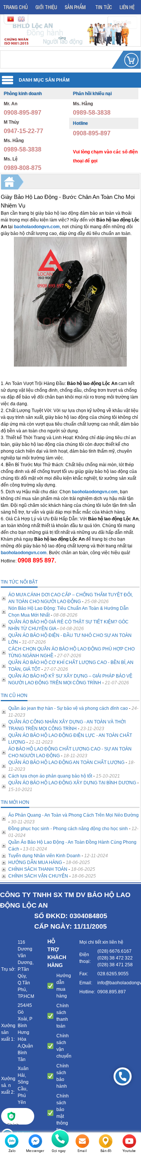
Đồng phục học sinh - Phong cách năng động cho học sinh (68, 828)
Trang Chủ (15, 7)
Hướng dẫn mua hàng (63, 986)
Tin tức (103, 7)
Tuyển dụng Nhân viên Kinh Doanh (44, 855)
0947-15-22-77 (23, 131)
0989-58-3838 (22, 149)
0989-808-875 (22, 168)
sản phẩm (75, 7)
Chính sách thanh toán (62, 1016)
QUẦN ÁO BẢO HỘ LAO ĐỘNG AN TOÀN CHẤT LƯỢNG (66, 762)
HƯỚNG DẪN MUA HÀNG (35, 862)
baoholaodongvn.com (37, 226)
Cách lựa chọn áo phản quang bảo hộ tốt (50, 776)
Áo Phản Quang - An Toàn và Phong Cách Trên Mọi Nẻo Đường (73, 815)
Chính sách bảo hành (62, 1076)
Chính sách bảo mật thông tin (62, 1112)
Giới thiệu (46, 7)
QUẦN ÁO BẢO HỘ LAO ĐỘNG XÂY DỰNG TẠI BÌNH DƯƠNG (72, 782)
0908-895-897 (22, 112)
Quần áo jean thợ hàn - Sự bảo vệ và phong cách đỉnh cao (68, 708)
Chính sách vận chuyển (63, 1046)
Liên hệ (127, 7)
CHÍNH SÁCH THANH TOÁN (37, 869)
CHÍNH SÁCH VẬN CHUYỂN (38, 876)
